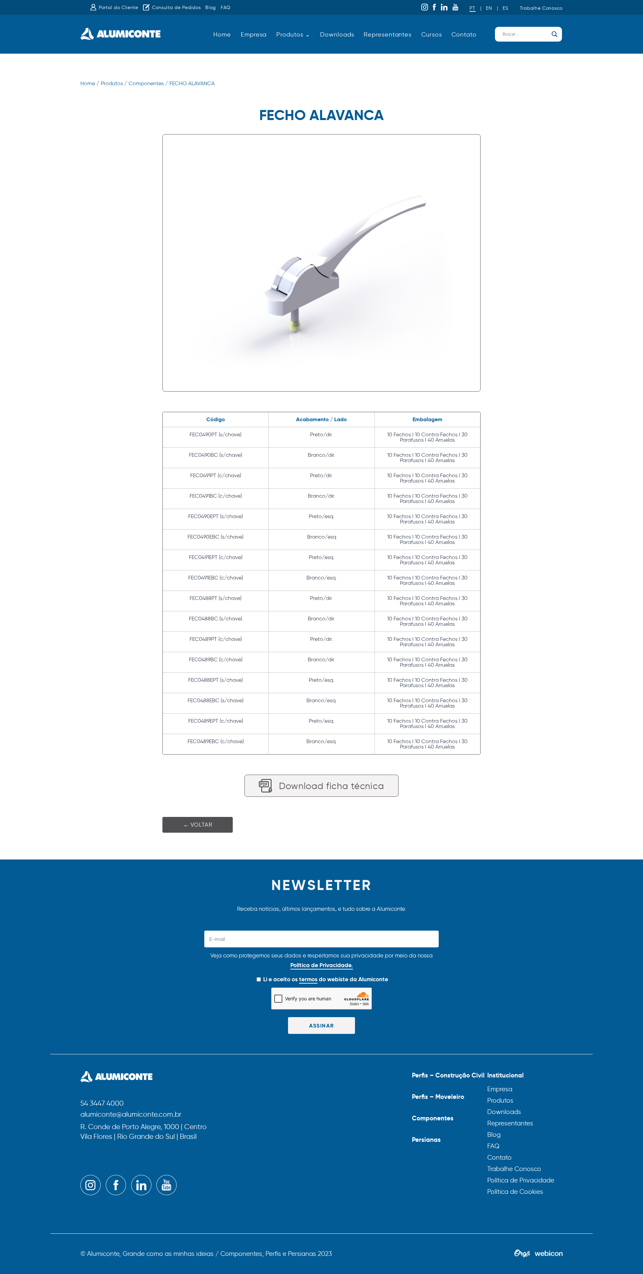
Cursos (431, 34)
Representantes (388, 34)
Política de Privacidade (520, 1180)
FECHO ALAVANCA (192, 83)
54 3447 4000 (102, 1103)
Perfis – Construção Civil (448, 1075)
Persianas (426, 1139)
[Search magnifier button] (554, 34)
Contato (463, 34)
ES (505, 8)
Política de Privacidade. (321, 965)
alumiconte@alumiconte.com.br (131, 1114)
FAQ (225, 7)
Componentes (432, 1118)
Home (222, 34)
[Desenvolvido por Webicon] (549, 1254)
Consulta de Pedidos (176, 7)
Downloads (337, 34)
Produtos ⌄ (293, 34)
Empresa (254, 34)
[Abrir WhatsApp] (626, 1257)
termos (308, 979)
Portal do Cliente (118, 7)
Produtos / (114, 83)
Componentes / (148, 83)
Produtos (500, 1100)
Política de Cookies (515, 1192)
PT (472, 8)
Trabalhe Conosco (541, 8)
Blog (210, 7)
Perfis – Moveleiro (438, 1097)
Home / (89, 83)
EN (489, 8)
